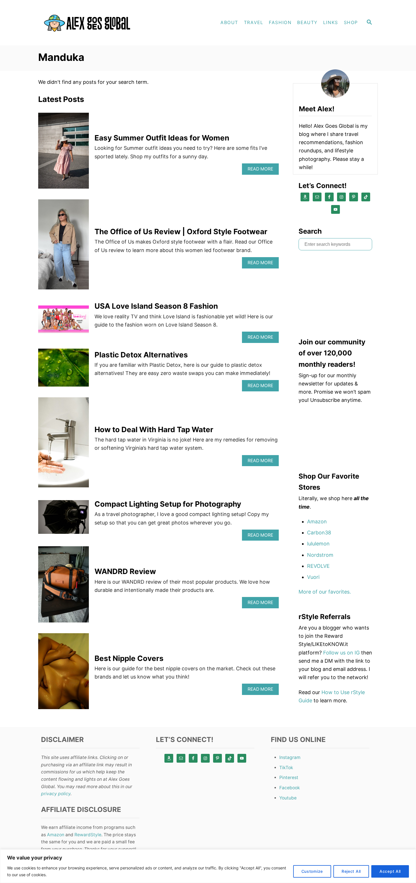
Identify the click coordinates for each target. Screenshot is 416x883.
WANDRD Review (125, 571)
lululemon (318, 544)
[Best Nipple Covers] (63, 673)
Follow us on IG (341, 653)
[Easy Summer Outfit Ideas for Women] (63, 153)
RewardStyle (87, 834)
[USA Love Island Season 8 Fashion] (63, 321)
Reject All (351, 871)
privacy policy (55, 793)
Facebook (289, 787)
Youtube (288, 798)
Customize (312, 871)
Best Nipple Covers (129, 658)
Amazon (317, 521)
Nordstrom (320, 555)
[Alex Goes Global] (89, 22)
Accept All (390, 871)
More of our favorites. (325, 592)
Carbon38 (319, 533)
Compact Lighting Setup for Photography (168, 504)
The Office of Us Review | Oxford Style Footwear (181, 231)
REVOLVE (318, 566)
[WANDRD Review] (63, 586)
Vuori (313, 577)
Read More (262, 170)
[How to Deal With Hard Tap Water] (63, 444)
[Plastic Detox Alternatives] (63, 370)
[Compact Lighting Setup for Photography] (63, 519)
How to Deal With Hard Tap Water (154, 429)
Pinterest (288, 777)
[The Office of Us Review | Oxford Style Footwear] (63, 247)
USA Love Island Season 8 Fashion (156, 306)
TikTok (286, 767)
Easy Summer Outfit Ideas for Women (162, 137)
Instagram (290, 757)
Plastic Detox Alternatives (141, 354)
